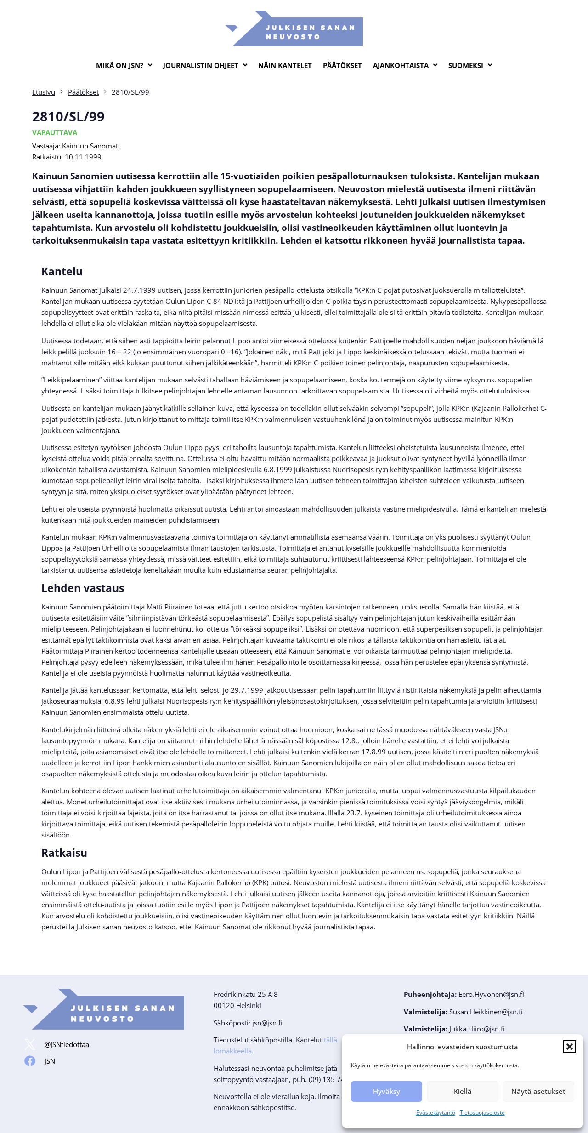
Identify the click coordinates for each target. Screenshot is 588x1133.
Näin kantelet (285, 65)
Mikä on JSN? (119, 65)
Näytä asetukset (538, 1091)
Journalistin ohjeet (200, 65)
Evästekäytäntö (435, 1112)
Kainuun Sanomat (90, 145)
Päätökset (342, 65)
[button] (569, 1046)
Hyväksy (386, 1091)
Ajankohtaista (401, 65)
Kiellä (463, 1091)
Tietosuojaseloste (482, 1112)
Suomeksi (465, 65)
